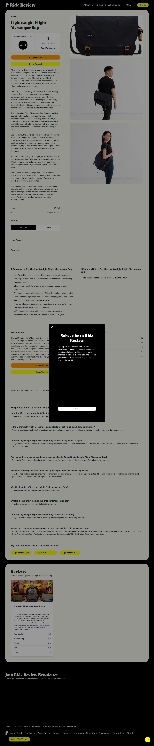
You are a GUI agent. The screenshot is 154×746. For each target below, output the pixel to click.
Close (77, 409)
